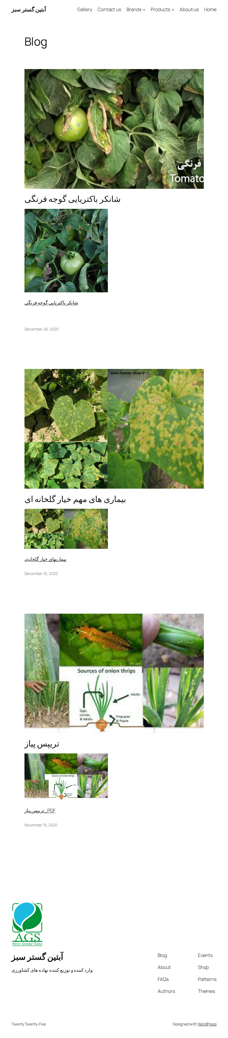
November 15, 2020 (40, 825)
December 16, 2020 (41, 573)
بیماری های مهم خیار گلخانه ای (75, 499)
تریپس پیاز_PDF (40, 810)
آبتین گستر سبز (28, 9)
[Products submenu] (173, 9)
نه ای (27, 559)
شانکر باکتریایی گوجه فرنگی (72, 199)
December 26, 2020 (41, 329)
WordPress (207, 1024)
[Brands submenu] (144, 9)
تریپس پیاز (42, 743)
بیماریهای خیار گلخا (48, 559)
